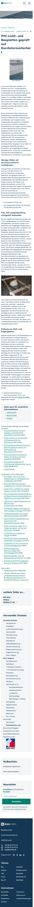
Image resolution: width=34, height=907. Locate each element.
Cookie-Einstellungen (23, 898)
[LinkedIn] (21, 855)
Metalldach (10, 626)
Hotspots (19, 867)
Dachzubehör (11, 632)
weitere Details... (9, 469)
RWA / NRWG (11, 655)
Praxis (3, 877)
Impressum (20, 892)
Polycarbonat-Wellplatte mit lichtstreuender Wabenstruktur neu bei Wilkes (17, 464)
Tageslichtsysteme (10, 570)
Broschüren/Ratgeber (11, 728)
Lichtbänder (13, 693)
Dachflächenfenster (16, 687)
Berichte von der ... (9, 737)
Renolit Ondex (12, 415)
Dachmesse (10, 722)
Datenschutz (20, 895)
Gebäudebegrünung (13, 644)
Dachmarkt (7, 719)
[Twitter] (14, 855)
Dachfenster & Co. (12, 684)
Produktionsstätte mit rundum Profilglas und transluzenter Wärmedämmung (14, 433)
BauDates (19, 873)
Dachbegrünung (12, 676)
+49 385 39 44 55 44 (11, 845)
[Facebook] (17, 855)
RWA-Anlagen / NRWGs (17, 699)
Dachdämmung (11, 635)
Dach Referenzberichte (11, 734)
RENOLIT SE (9, 602)
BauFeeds (19, 880)
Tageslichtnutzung (12, 652)
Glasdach (9, 681)
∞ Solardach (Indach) (13, 667)
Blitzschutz (10, 713)
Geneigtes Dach (11, 661)
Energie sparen (21, 870)
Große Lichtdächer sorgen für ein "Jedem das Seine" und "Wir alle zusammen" (15, 528)
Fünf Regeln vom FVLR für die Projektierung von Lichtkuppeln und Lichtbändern (16, 479)
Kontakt (4, 902)
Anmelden (4, 895)
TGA (2, 873)
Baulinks (3, 28)
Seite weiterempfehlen (11, 772)
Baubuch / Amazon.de (20, 580)
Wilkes (6, 600)
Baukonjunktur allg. (13, 725)
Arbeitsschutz (11, 710)
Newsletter (5, 892)
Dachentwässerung (13, 646)
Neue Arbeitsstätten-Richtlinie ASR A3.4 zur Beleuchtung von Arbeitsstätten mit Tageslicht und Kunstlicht (18, 496)
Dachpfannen (11, 623)
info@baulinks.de (10, 849)
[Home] (16, 825)
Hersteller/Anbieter (10, 620)
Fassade (7, 580)
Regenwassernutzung (13, 649)
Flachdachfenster (15, 690)
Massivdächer (11, 638)
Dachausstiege (14, 696)
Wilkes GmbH (11, 412)
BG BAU (9, 418)
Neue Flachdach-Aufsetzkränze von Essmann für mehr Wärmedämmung (16, 521)
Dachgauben (10, 702)
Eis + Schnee (10, 716)
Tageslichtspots (11, 705)
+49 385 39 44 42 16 (11, 847)
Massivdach (10, 708)
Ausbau (3, 870)
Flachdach (10, 673)
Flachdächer (10, 641)
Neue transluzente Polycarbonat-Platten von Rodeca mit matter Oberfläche (15, 457)
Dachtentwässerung (13, 678)
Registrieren (5, 898)
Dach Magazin (8, 658)
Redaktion (11, 28)
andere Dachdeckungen (14, 629)
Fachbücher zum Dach (11, 731)
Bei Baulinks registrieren (11, 766)
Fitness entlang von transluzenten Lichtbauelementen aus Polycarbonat (16, 440)
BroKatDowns (21, 877)
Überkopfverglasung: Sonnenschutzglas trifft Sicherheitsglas (12, 551)
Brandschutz (18, 578)
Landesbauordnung (11, 575)
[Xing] (24, 855)
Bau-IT (3, 880)
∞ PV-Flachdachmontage (15, 670)
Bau (2, 867)
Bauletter (6, 792)
